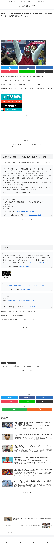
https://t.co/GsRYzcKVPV (37, 262)
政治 (14, 363)
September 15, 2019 (35, 215)
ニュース (9, 363)
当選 (14, 366)
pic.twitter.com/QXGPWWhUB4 (26, 211)
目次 (25, 140)
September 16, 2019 (24, 266)
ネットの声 (16, 146)
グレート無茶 (5, 366)
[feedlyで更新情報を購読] (14, 409)
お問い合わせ (14, 541)
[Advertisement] (27, 28)
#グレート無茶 (31, 301)
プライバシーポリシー (40, 541)
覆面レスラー (29, 366)
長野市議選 (36, 366)
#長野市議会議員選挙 (21, 301)
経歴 (24, 366)
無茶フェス (19, 366)
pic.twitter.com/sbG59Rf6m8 (11, 303)
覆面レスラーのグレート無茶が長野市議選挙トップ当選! (27, 144)
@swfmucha (11, 301)
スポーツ (4, 363)
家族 (10, 366)
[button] (50, 287)
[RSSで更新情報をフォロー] (39, 409)
